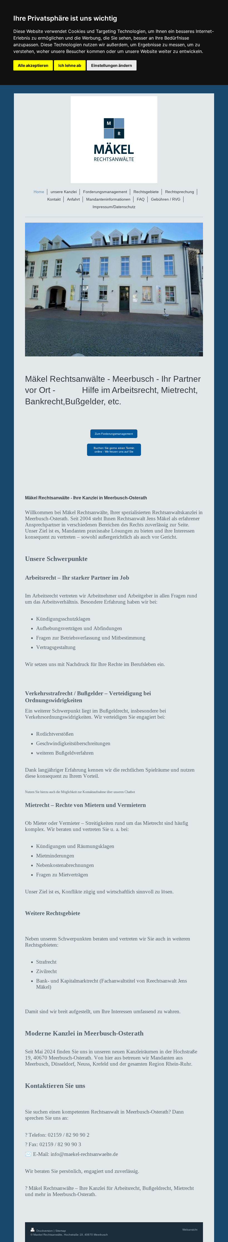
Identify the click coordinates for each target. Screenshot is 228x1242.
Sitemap (60, 1230)
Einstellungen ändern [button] (111, 65)
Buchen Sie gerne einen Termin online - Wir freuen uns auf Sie (114, 449)
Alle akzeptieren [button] (33, 65)
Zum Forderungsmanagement (114, 433)
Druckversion (45, 1230)
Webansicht (189, 1229)
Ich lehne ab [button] (69, 65)
